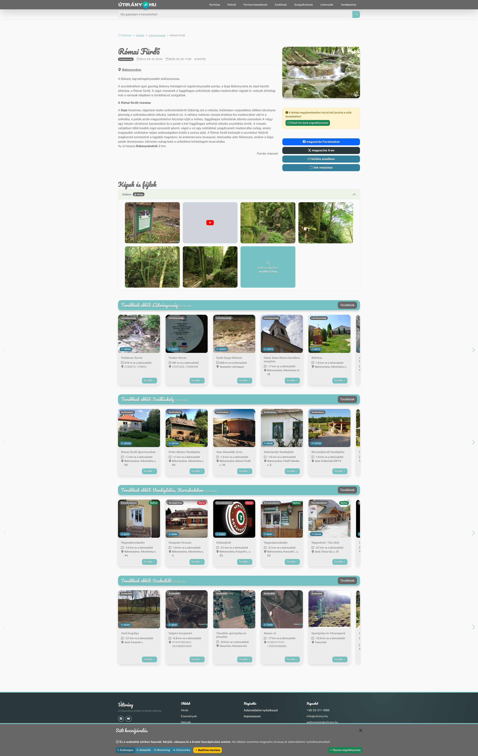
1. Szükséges (125, 750)
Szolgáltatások (303, 4)
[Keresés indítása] (356, 14)
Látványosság (157, 35)
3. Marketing (162, 750)
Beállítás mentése (209, 750)
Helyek (140, 35)
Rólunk (231, 4)
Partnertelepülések (255, 4)
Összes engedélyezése (346, 750)
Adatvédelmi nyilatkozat (261, 710)
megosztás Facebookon (323, 142)
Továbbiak (347, 305)
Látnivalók (326, 4)
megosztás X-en (322, 150)
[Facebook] (121, 719)
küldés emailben (323, 159)
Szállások (281, 4)
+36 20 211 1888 (318, 710)
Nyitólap (214, 4)
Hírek (184, 710)
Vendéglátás (348, 4)
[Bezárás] (361, 730)
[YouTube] (128, 719)
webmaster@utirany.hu (322, 722)
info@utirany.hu (317, 716)
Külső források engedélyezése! (309, 122)
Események (189, 716)
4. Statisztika (181, 750)
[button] (152, 222)
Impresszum (252, 716)
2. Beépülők (143, 750)
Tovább (148, 380)
